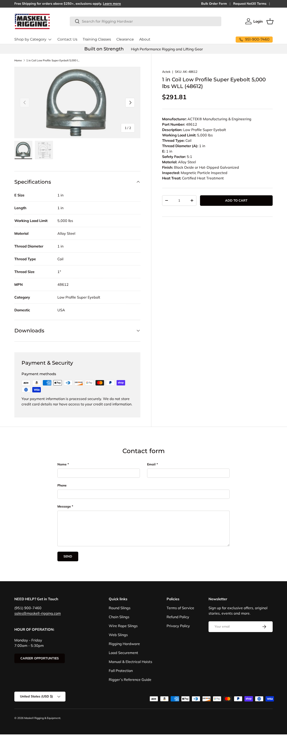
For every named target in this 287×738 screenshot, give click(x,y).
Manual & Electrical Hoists (130, 661)
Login (258, 21)
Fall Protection (121, 670)
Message (64, 506)
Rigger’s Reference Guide (130, 679)
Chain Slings (119, 617)
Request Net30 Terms (249, 4)
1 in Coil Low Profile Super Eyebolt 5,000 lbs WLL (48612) (53, 60)
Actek (166, 72)
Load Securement (123, 652)
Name (62, 464)
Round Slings (119, 608)
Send (67, 556)
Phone (62, 485)
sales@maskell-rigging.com (37, 613)
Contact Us (67, 39)
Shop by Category (30, 39)
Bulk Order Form (214, 4)
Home (18, 60)
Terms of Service (180, 608)
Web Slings (118, 635)
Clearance (125, 39)
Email (151, 464)
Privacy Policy (178, 626)
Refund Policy (178, 617)
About (144, 39)
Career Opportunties (39, 658)
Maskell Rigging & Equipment (42, 718)
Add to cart (236, 200)
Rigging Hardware (124, 643)
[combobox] (145, 21)
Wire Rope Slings (123, 626)
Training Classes (97, 39)
